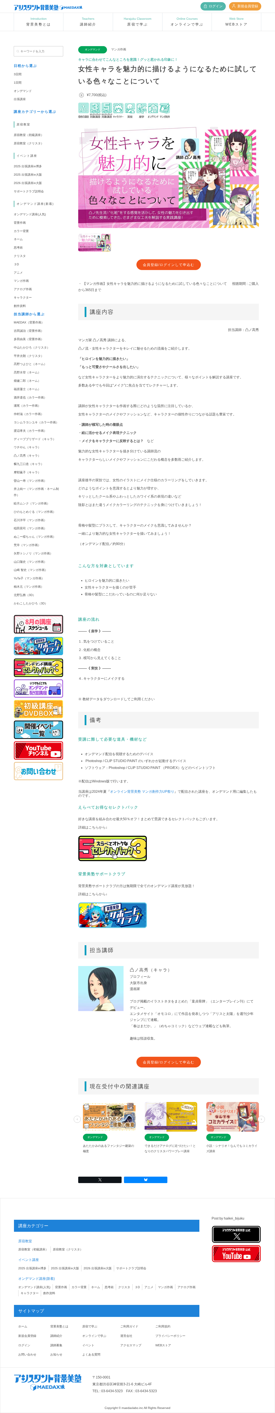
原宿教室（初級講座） (29, 135)
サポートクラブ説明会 (29, 191)
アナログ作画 (23, 289)
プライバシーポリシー (170, 1336)
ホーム (22, 1326)
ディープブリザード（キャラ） (35, 439)
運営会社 (126, 1336)
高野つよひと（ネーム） (30, 364)
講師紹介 (56, 1336)
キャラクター (23, 297)
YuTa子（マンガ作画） (29, 578)
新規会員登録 (247, 6)
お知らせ (56, 1354)
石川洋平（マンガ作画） (30, 520)
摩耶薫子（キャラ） (27, 472)
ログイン (215, 6)
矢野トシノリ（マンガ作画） (33, 553)
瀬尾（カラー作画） (27, 405)
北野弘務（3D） (25, 595)
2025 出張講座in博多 (28, 166)
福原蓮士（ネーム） (27, 389)
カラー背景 (21, 231)
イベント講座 (27, 155)
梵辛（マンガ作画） (27, 545)
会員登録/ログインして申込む (168, 265)
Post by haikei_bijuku (228, 1218)
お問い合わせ (27, 1354)
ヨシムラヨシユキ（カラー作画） (36, 422)
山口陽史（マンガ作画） (30, 561)
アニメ (18, 272)
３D (16, 264)
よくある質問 (91, 1354)
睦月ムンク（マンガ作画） (32, 503)
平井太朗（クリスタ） (29, 356)
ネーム (18, 239)
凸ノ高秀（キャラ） (27, 455)
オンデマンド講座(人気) (30, 214)
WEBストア (163, 1345)
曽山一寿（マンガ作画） (30, 480)
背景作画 (20, 222)
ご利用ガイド (129, 1326)
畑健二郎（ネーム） (27, 380)
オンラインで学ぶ (94, 1336)
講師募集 (56, 1345)
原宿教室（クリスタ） (29, 143)
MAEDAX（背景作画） (29, 322)
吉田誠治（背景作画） (29, 330)
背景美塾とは (59, 1326)
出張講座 (20, 99)
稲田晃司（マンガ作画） (30, 528)
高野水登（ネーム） (27, 372)
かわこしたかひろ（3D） (31, 603)
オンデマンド (23, 91)
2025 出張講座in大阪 (28, 174)
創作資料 (20, 306)
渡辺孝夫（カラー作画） (30, 430)
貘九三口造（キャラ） (29, 464)
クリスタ (20, 256)
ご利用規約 (162, 1326)
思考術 (18, 247)
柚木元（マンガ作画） (29, 586)
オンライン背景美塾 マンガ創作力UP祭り (142, 791)
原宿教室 (23, 124)
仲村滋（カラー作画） (29, 414)
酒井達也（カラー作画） (30, 397)
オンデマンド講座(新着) (35, 203)
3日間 (17, 74)
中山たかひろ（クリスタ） (32, 347)
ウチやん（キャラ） (27, 447)
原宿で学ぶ (89, 1326)
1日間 (17, 82)
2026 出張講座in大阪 (28, 183)
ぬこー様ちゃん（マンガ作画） (35, 536)
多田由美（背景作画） (29, 339)
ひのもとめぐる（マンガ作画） (35, 511)
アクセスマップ (130, 1345)
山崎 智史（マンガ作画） (31, 570)
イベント (88, 1345)
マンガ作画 (21, 280)
